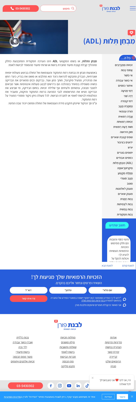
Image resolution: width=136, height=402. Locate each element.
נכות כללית (22, 337)
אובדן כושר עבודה (23, 342)
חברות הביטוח (68, 357)
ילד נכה (22, 347)
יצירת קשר (113, 352)
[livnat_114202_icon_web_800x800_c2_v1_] (87, 385)
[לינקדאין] (78, 385)
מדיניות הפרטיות (12, 396)
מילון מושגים (68, 342)
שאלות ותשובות (68, 347)
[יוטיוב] (69, 385)
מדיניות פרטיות (113, 342)
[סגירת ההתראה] (92, 378)
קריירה (113, 357)
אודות (113, 337)
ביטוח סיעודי (23, 352)
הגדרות (108, 396)
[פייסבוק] (50, 385)
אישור (122, 396)
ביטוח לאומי (67, 352)
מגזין (113, 366)
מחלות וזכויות (67, 337)
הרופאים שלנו (113, 361)
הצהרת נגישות (113, 347)
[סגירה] (132, 396)
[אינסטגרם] (60, 385)
